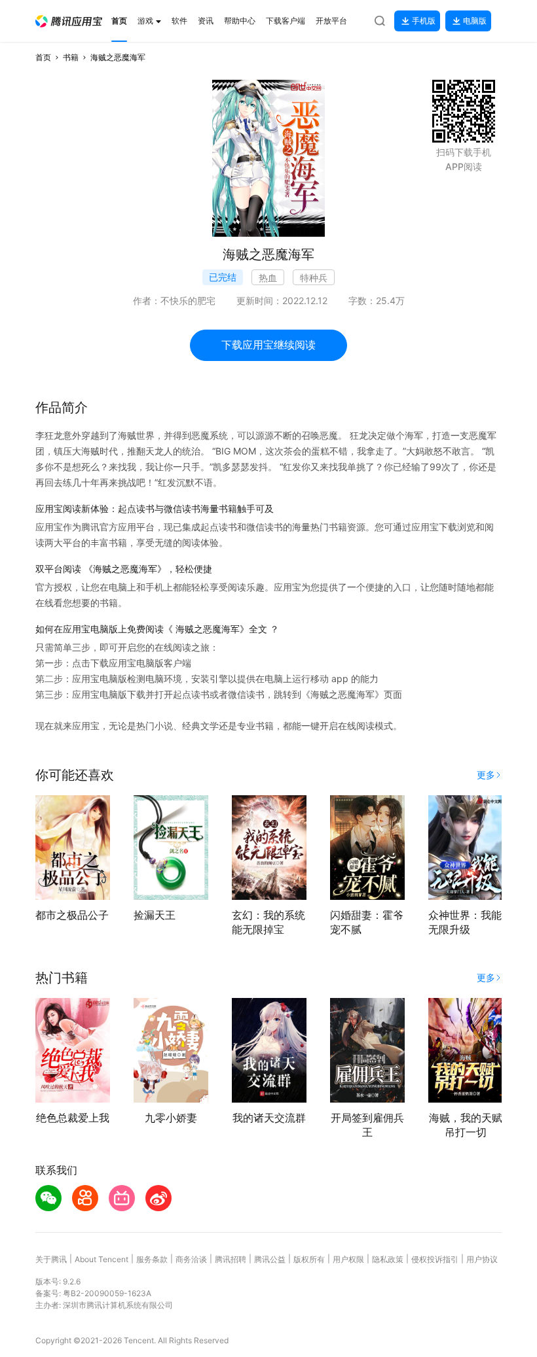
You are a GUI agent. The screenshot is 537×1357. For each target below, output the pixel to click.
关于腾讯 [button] (51, 1259)
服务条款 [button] (152, 1259)
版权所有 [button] (309, 1259)
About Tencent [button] (101, 1259)
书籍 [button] (71, 57)
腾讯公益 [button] (270, 1259)
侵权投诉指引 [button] (434, 1259)
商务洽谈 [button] (191, 1259)
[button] (68, 21)
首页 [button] (43, 57)
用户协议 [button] (482, 1259)
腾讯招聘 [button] (230, 1259)
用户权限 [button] (348, 1259)
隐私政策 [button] (387, 1259)
